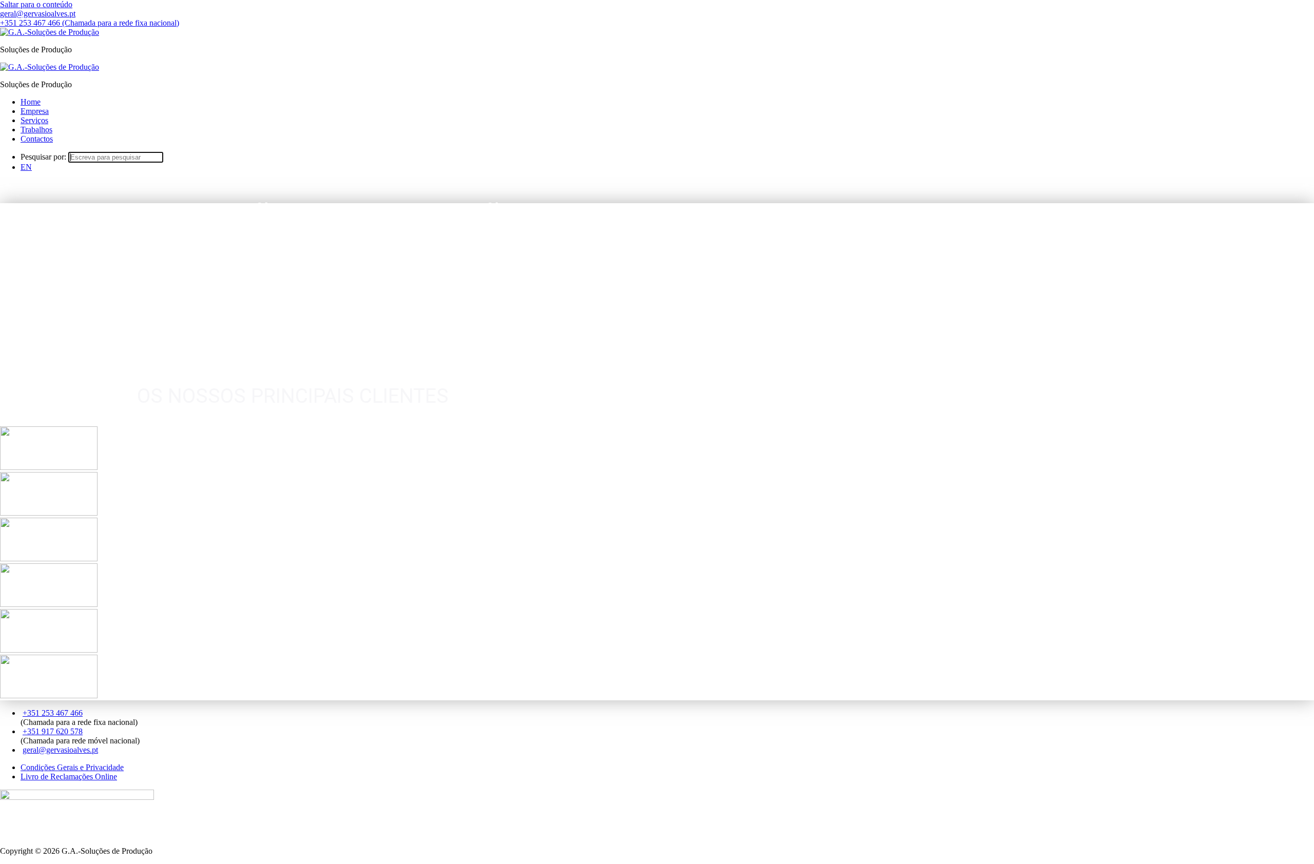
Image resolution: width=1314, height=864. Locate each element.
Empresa (35, 111)
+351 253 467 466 (53, 713)
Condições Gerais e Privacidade (72, 767)
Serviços (34, 120)
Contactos (37, 138)
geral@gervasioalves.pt (60, 749)
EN (26, 167)
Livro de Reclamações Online (69, 776)
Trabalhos (36, 129)
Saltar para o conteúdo (36, 4)
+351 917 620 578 (53, 731)
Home (31, 101)
